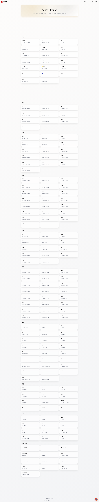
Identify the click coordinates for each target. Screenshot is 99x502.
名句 (92, 1)
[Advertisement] (49, 26)
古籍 (96, 1)
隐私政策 (49, 500)
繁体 (52, 498)
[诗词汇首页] (4, 1)
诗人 (89, 1)
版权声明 (53, 500)
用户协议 (45, 500)
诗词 (85, 1)
